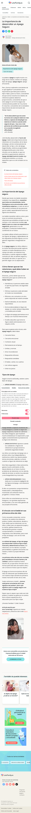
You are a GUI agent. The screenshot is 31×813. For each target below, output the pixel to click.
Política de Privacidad (6, 811)
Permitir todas (15, 418)
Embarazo (13, 7)
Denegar (15, 424)
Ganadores (20, 12)
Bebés (19, 7)
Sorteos (13, 12)
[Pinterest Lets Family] (13, 784)
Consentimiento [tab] (6, 387)
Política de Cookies (17, 808)
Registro (21, 793)
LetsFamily (4, 17)
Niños (24, 7)
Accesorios (5, 762)
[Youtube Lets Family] (10, 784)
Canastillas (5, 12)
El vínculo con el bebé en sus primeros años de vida (14, 184)
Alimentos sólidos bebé (17, 762)
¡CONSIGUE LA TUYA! (15, 659)
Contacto (21, 795)
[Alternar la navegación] (2, 3)
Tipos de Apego (8, 180)
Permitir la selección (15, 421)
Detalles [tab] (14, 387)
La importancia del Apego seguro (13, 174)
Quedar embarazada (5, 8)
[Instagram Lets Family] (7, 784)
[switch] (27, 414)
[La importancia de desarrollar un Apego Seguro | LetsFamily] (15, 2)
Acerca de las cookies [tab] (23, 387)
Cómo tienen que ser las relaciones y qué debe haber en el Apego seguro (15, 177)
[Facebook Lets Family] (4, 784)
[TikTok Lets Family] (17, 784)
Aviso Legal (16, 811)
